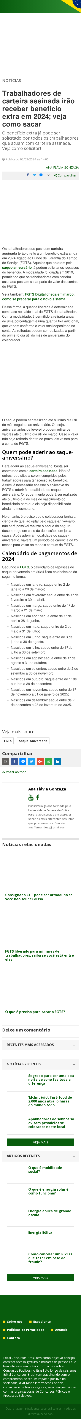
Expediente (42, 1321)
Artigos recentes (23, 1156)
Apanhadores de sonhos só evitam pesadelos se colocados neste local (51, 1123)
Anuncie (61, 1330)
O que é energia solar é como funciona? (48, 1191)
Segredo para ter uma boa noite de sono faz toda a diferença (51, 1079)
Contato (13, 1338)
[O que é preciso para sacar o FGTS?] (40, 1005)
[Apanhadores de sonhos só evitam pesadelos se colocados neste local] (16, 1124)
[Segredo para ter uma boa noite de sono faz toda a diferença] (16, 1080)
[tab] (40, 1045)
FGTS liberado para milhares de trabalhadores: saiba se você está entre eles (39, 955)
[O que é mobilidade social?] (16, 1172)
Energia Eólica (40, 1232)
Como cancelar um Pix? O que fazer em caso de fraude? (50, 1258)
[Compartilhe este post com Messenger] (41, 175)
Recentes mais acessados (30, 1044)
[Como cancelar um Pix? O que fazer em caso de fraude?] (16, 1259)
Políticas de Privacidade (25, 1330)
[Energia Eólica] (16, 1237)
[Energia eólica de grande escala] (16, 1216)
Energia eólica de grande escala (49, 1213)
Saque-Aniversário (33, 741)
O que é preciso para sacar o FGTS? (35, 1011)
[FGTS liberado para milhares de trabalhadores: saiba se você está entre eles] (40, 944)
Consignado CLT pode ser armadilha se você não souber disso (39, 897)
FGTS (24, 567)
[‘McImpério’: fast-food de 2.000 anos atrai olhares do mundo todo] (16, 1102)
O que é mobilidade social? (45, 1169)
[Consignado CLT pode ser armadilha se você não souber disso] (40, 888)
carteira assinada (43, 471)
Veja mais (40, 1142)
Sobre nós (14, 1321)
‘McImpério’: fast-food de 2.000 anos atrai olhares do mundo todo (50, 1101)
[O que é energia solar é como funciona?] (16, 1194)
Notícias (11, 80)
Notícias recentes (24, 1064)
